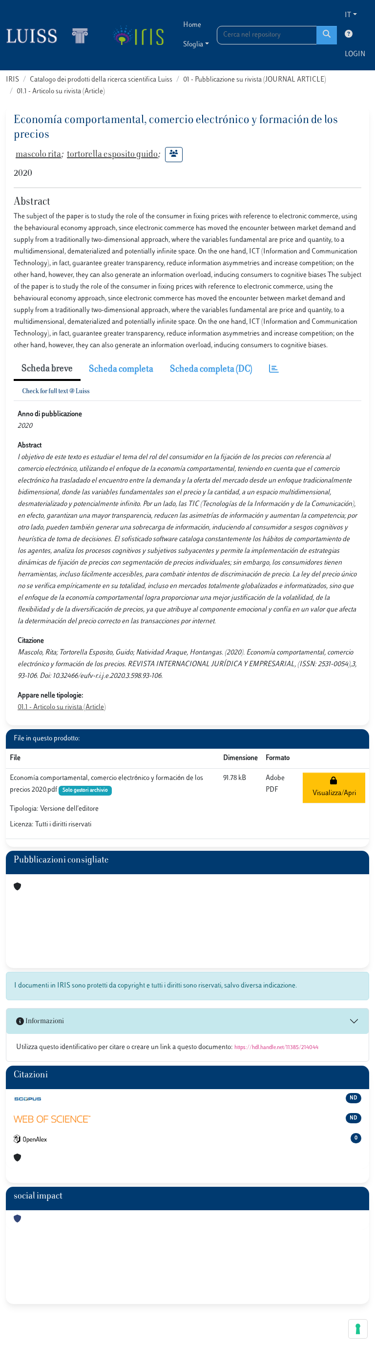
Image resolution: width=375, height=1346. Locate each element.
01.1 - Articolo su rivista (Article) (61, 91)
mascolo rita (38, 154)
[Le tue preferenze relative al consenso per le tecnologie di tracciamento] (358, 1329)
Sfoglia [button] (193, 44)
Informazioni (44, 1021)
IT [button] (348, 15)
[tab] (274, 369)
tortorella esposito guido (112, 154)
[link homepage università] (137, 35)
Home (192, 25)
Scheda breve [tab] (47, 369)
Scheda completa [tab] (121, 369)
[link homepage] (51, 35)
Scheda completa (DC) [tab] (211, 369)
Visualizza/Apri (334, 787)
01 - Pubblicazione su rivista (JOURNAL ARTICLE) (254, 80)
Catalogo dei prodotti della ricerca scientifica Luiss (101, 80)
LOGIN (355, 54)
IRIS (12, 80)
